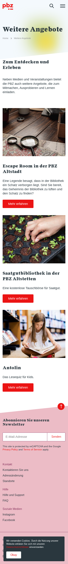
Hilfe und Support (13, 494)
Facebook (9, 520)
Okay (13, 554)
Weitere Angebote (22, 38)
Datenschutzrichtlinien (17, 547)
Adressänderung (13, 475)
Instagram (9, 514)
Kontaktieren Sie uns (15, 469)
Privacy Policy (10, 449)
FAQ (5, 500)
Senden (56, 436)
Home (5, 38)
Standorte (9, 481)
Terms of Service (32, 449)
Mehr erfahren (18, 204)
